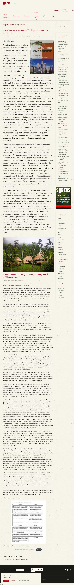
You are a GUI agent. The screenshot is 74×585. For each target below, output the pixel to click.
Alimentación (61, 223)
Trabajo (52, 16)
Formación (60, 264)
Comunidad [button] (16, 16)
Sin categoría (61, 286)
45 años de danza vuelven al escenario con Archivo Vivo (63, 106)
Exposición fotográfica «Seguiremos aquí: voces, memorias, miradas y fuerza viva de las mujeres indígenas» (63, 116)
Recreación (60, 278)
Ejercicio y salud (62, 254)
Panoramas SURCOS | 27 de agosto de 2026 (63, 60)
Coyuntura (60, 242)
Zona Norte (61, 297)
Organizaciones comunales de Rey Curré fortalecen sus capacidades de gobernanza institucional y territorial (63, 46)
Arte (59, 232)
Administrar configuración (23, 580)
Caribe (59, 237)
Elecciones (60, 257)
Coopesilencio (38, 227)
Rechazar (13, 580)
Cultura (60, 245)
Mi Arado (60, 271)
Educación (60, 252)
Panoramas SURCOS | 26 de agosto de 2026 (63, 125)
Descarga (39, 549)
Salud (59, 281)
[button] (15, 3)
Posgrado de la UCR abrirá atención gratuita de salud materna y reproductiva (63, 165)
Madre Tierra (44, 16)
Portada (56, 10)
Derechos (21, 280)
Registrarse (20, 570)
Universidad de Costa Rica (21, 559)
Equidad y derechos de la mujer (36, 16)
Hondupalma (16, 227)
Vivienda (60, 295)
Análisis (21, 36)
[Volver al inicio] (6, 3)
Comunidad (61, 240)
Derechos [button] (26, 16)
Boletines (60, 235)
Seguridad (60, 283)
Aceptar (6, 580)
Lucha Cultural (61, 266)
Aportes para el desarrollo (29, 36)
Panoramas (61, 273)
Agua (59, 218)
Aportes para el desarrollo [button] (5, 16)
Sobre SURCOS (65, 10)
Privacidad (43, 579)
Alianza (60, 221)
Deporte (60, 247)
